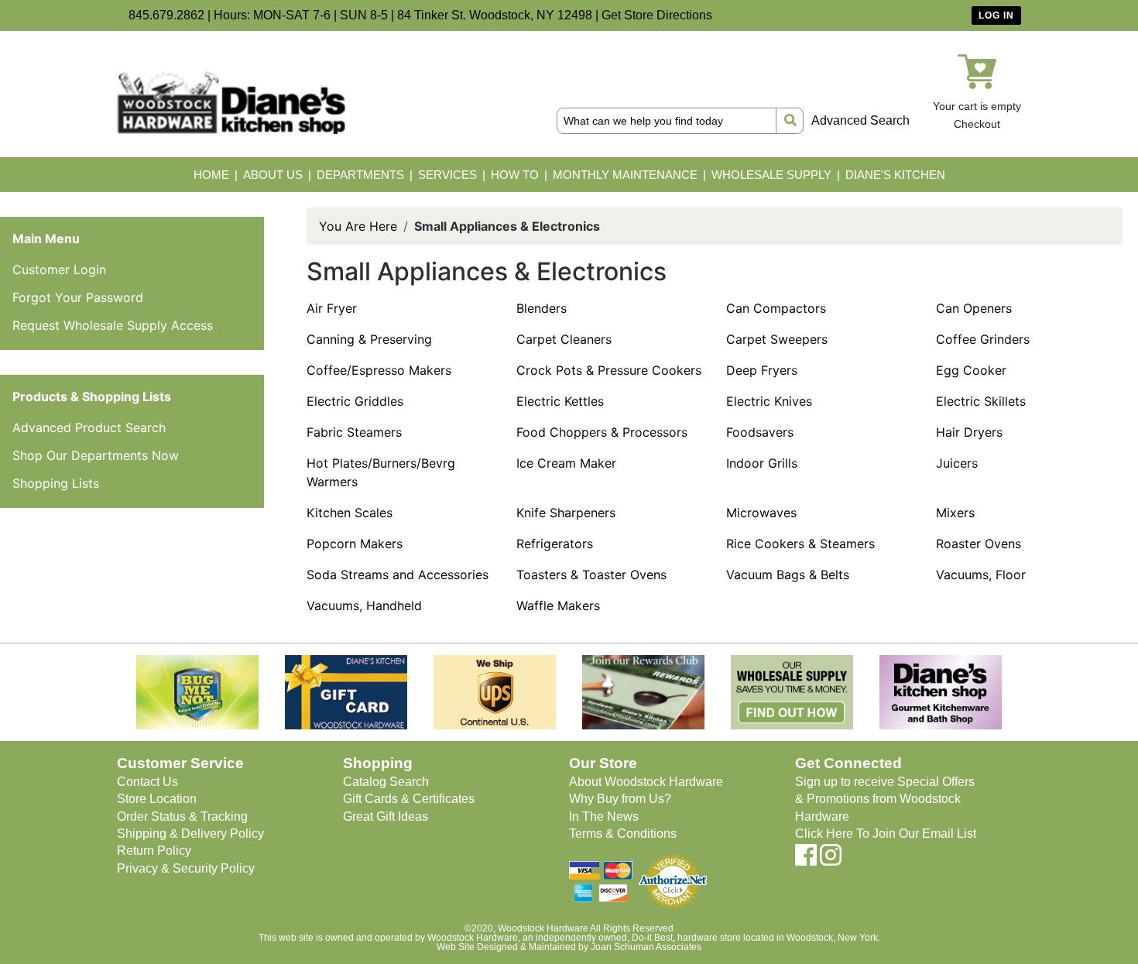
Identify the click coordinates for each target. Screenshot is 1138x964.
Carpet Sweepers (777, 339)
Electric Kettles (560, 401)
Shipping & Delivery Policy (190, 833)
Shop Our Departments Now (95, 455)
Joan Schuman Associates (646, 947)
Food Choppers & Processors (601, 432)
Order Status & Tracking (182, 816)
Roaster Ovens (978, 543)
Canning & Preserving (369, 339)
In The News (604, 816)
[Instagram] (831, 859)
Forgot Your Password (77, 297)
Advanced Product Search (89, 427)
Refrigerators (554, 543)
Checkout (977, 124)
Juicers (957, 463)
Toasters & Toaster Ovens (591, 574)
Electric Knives (769, 401)
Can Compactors (776, 308)
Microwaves (761, 512)
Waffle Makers (558, 605)
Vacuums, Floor (981, 574)
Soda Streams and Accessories (397, 574)
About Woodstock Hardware (646, 781)
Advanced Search (860, 120)
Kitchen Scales (349, 512)
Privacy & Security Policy (186, 868)
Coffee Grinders (983, 339)
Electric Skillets (981, 401)
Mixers (955, 512)
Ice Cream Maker (566, 463)
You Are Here (358, 226)
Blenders (541, 308)
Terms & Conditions (623, 833)
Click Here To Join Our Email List (885, 833)
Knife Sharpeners (565, 512)
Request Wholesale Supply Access (112, 325)
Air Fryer (332, 308)
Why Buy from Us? (620, 798)
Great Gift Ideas (385, 816)
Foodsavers (760, 432)
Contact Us (147, 781)
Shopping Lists (55, 483)
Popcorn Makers (355, 543)
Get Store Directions (657, 15)
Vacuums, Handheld (364, 605)
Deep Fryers (761, 370)
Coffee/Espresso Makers (379, 370)
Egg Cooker (971, 370)
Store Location (157, 798)
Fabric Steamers (354, 432)
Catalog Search (386, 781)
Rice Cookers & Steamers (800, 543)
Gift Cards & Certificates (409, 798)
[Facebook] (806, 859)
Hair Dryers (969, 432)
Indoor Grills (761, 463)
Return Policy (154, 850)
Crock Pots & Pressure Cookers (608, 370)
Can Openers (974, 308)
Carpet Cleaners (564, 339)
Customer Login (59, 269)
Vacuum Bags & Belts (787, 574)
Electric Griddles (355, 401)
